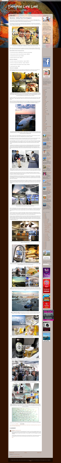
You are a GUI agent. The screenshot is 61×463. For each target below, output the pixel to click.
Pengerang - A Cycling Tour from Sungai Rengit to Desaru (49, 135)
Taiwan (44, 129)
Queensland (44, 124)
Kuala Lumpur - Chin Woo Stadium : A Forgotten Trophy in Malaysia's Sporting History (49, 189)
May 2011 (46, 222)
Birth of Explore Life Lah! (47, 223)
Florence (44, 98)
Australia (44, 89)
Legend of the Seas (45, 113)
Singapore (44, 128)
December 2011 (47, 240)
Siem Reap (44, 127)
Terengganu (44, 130)
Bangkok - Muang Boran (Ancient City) (49, 173)
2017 (44, 247)
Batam (44, 93)
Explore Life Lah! (23, 6)
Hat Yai (44, 100)
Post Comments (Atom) (16, 454)
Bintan (44, 94)
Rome (44, 125)
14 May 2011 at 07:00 (18, 430)
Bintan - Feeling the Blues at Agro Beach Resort (49, 181)
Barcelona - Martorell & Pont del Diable (47, 231)
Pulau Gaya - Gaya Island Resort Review (48, 166)
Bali (43, 90)
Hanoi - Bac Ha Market (47, 232)
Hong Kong (44, 102)
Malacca (44, 116)
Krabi (43, 109)
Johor (43, 105)
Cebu (43, 95)
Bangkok (44, 91)
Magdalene (13, 430)
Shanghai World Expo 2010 (46, 126)
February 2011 (46, 220)
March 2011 (46, 221)
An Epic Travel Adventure (47, 224)
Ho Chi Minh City (45, 101)
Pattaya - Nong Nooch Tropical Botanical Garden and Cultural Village (49, 197)
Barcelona (44, 92)
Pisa (43, 122)
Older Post (39, 452)
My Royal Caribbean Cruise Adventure (28, 19)
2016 (44, 246)
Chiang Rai (44, 97)
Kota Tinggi (44, 108)
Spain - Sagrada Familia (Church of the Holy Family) (49, 159)
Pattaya (44, 118)
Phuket (44, 121)
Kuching (44, 111)
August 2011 (46, 236)
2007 (44, 213)
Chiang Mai (44, 96)
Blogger (30, 460)
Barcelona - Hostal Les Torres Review (47, 227)
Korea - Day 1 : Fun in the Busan (49, 203)
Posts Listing (15, 13)
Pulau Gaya (44, 123)
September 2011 (47, 237)
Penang (44, 119)
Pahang (44, 117)
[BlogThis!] (21, 423)
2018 (44, 248)
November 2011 (47, 239)
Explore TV (20, 13)
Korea (44, 107)
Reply (12, 437)
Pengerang (44, 120)
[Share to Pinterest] (23, 423)
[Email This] (20, 423)
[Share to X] (22, 423)
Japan (44, 104)
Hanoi (43, 99)
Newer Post (12, 452)
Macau (44, 115)
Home (11, 13)
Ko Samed (44, 106)
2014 (44, 244)
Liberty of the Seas (45, 114)
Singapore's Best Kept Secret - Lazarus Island (49, 151)
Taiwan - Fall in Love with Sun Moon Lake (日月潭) (49, 143)
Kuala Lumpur (45, 110)
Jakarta (44, 103)
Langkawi (44, 112)
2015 (44, 245)
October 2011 (46, 238)
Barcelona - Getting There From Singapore (47, 226)
